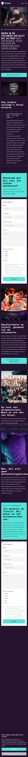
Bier (6, 260)
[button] (14, 753)
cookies (21, 264)
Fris (6, 258)
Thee (6, 253)
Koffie (6, 251)
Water (6, 255)
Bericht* (5, 230)
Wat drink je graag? (8, 249)
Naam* (4, 205)
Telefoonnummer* (7, 221)
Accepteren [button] (14, 749)
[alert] (14, 744)
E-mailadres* (6, 213)
